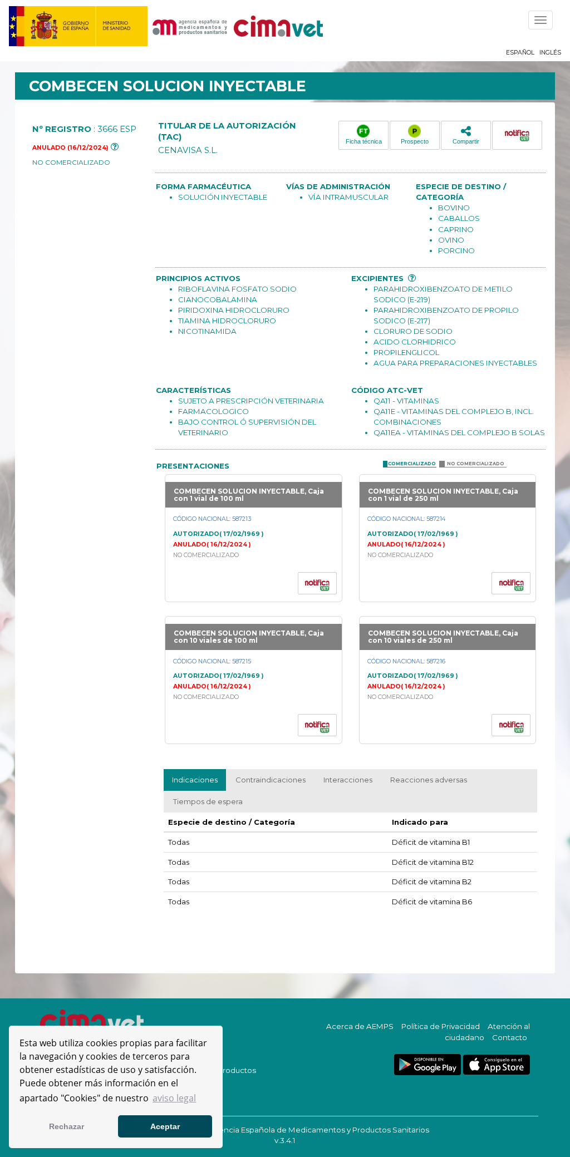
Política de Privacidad (440, 1026)
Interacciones (347, 779)
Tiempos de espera (208, 801)
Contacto (509, 1037)
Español (520, 52)
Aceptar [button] (165, 1126)
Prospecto (415, 141)
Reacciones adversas (428, 779)
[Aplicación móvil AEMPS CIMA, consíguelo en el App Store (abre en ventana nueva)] (496, 1065)
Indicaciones (195, 779)
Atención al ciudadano (487, 1032)
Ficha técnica (364, 141)
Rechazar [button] (66, 1126)
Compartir (466, 141)
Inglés (550, 52)
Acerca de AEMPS (360, 1026)
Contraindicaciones (270, 779)
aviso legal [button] (174, 1098)
